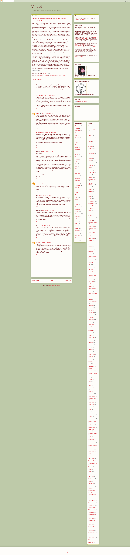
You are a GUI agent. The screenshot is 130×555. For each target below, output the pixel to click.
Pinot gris (90, 347)
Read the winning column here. (85, 38)
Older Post (67, 280)
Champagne (91, 201)
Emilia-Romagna (92, 232)
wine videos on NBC (80, 46)
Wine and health (92, 494)
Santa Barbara (91, 396)
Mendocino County (92, 293)
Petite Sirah (91, 340)
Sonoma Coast (92, 418)
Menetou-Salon (92, 297)
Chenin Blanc (91, 205)
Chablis (90, 198)
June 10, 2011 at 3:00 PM (49, 95)
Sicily (89, 411)
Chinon (90, 215)
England (90, 235)
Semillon (90, 407)
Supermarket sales (92, 445)
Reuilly (90, 368)
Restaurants (91, 366)
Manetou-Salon (92, 288)
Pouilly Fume (91, 354)
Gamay (90, 246)
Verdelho (90, 474)
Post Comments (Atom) (54, 285)
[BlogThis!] (34, 70)
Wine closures (91, 507)
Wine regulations (92, 526)
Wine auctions (91, 502)
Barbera (90, 155)
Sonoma (90, 416)
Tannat (90, 456)
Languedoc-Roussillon (91, 272)
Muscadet (90, 307)
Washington (91, 483)
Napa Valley (91, 312)
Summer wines (92, 442)
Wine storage (91, 535)
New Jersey (91, 319)
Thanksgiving (91, 460)
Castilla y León (91, 194)
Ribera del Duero (92, 373)
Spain (89, 436)
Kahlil (37, 242)
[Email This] (33, 70)
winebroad (38, 83)
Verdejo (90, 471)
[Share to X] (36, 70)
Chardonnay (91, 203)
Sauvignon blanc (92, 398)
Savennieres (91, 402)
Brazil (89, 174)
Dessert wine (91, 226)
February (77, 137)
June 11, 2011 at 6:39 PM (47, 151)
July (76, 142)
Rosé (89, 381)
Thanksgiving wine (92, 463)
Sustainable (91, 449)
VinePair (90, 18)
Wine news (58, 75)
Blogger (67, 552)
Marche (90, 291)
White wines (91, 486)
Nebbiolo (90, 317)
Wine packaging (92, 520)
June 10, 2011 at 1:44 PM (47, 83)
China (89, 213)
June (76, 163)
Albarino (90, 135)
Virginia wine (91, 478)
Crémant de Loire (92, 222)
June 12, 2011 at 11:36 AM (45, 183)
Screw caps (91, 404)
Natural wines (91, 314)
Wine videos (91, 539)
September (78, 125)
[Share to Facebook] (37, 70)
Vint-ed (36, 6)
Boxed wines (91, 172)
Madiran (90, 283)
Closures (90, 220)
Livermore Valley (92, 275)
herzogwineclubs (40, 132)
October (77, 154)
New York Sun (84, 44)
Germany (90, 253)
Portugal (90, 351)
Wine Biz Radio (39, 95)
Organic (90, 335)
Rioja (89, 377)
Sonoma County (92, 421)
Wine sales (64, 75)
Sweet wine (91, 451)
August (77, 128)
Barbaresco (91, 153)
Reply (37, 91)
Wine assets (91, 498)
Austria (90, 151)
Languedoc (91, 269)
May (76, 132)
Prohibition (91, 356)
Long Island (91, 281)
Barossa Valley (91, 162)
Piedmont (90, 342)
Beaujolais (90, 165)
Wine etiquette (91, 509)
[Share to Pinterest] (39, 70)
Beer (89, 167)
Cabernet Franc (92, 179)
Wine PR (90, 524)
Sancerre (90, 391)
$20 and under (91, 129)
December (77, 144)
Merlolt (90, 299)
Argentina (90, 146)
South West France (91, 430)
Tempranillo (91, 458)
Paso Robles (91, 337)
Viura (89, 481)
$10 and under (91, 125)
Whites (90, 488)
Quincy (90, 361)
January (77, 147)
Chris (37, 183)
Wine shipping (91, 532)
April (76, 135)
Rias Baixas (91, 370)
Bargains (90, 158)
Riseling (90, 379)
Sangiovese (91, 393)
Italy (89, 264)
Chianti (90, 208)
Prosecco (90, 359)
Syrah (89, 453)
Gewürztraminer (92, 256)
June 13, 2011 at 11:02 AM (48, 210)
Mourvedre (91, 305)
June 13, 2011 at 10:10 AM (45, 195)
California (90, 191)
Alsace (90, 141)
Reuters (77, 44)
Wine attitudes (45, 75)
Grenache (90, 262)
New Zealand (91, 324)
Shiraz (89, 409)
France (90, 240)
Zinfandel (90, 542)
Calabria (90, 189)
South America (91, 427)
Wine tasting (91, 537)
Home (51, 280)
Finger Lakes (91, 238)
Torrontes (90, 466)
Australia (90, 148)
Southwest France (92, 433)
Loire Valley (91, 279)
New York (90, 322)
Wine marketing (52, 75)
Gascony (90, 251)
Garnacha (90, 249)
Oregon (90, 332)
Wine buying (91, 505)
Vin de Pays (91, 476)
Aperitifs (90, 143)
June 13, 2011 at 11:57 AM (45, 225)
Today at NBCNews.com (81, 19)
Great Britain (91, 259)
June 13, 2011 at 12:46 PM (45, 242)
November (77, 140)
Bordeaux (90, 170)
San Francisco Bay (92, 387)
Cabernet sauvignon (90, 184)
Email (76, 56)
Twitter (81, 56)
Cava (89, 196)
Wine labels (91, 512)
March (76, 171)
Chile (89, 210)
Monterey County (92, 301)
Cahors (90, 186)
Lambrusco (91, 267)
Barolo (90, 160)
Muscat (90, 310)
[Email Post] (49, 73)
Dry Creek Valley (92, 228)
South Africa (91, 424)
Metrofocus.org (79, 45)
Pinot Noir (90, 349)
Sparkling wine (91, 439)
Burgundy (90, 177)
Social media (39, 75)
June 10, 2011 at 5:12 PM (50, 132)
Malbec (90, 286)
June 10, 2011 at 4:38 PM (47, 113)
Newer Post (35, 280)
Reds (89, 363)
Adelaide (90, 133)
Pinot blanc (91, 344)
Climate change (92, 217)
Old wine (90, 330)
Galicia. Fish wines (92, 243)
